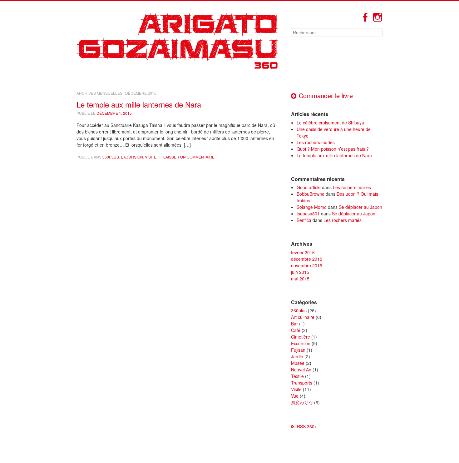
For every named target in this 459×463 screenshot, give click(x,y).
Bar (294, 323)
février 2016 (303, 252)
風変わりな (302, 402)
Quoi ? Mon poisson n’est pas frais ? (333, 149)
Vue (295, 396)
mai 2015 (300, 278)
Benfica (304, 220)
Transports (301, 383)
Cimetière (300, 337)
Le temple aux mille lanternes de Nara (138, 104)
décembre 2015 (306, 259)
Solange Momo (312, 207)
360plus (110, 156)
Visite (150, 156)
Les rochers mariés (316, 142)
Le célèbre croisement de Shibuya (330, 122)
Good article (309, 187)
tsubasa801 (308, 213)
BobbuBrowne (310, 194)
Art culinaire (302, 317)
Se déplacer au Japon (360, 207)
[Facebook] (365, 20)
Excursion (132, 156)
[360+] (177, 40)
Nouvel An (301, 369)
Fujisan (298, 350)
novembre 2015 (306, 265)
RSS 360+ (307, 426)
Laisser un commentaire (189, 156)
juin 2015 (300, 272)
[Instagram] (378, 20)
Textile (297, 376)
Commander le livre (326, 95)
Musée (297, 363)
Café (295, 330)
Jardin (297, 356)
